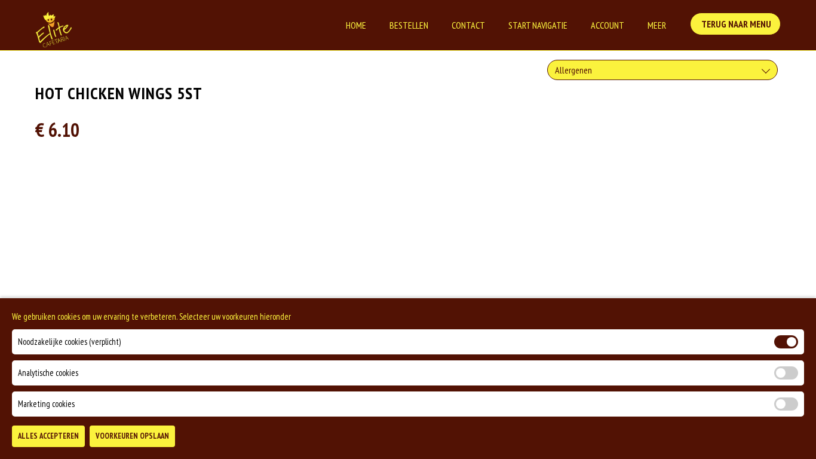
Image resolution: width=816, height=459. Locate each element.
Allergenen (573, 70)
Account (607, 25)
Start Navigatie (537, 25)
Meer (657, 25)
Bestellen (408, 25)
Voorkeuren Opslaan (132, 436)
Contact (468, 25)
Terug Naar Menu (735, 24)
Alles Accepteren (48, 436)
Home (356, 25)
